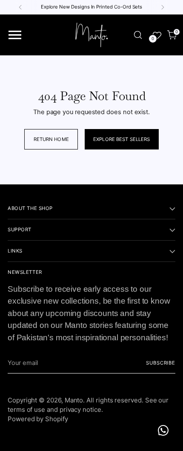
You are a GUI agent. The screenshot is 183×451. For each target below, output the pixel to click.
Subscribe (160, 363)
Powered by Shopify (38, 419)
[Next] (162, 7)
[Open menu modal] (14, 35)
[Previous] (20, 7)
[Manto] (91, 35)
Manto (74, 400)
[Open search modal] (138, 35)
